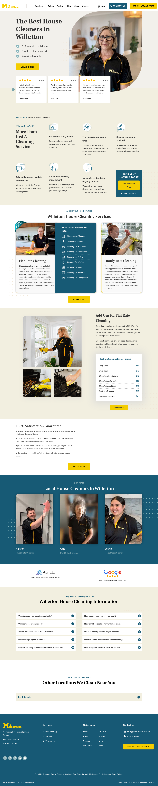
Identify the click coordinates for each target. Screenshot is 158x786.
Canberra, (61, 774)
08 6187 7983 (119, 6)
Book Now (119, 407)
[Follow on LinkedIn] (20, 758)
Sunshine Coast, (110, 774)
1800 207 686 (133, 736)
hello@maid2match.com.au (138, 731)
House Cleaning (50, 731)
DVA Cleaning (49, 741)
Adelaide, (39, 774)
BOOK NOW (79, 299)
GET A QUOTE (79, 466)
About (76, 6)
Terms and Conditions (138, 782)
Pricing (51, 6)
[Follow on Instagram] (10, 758)
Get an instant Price (143, 6)
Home (18, 117)
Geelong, (69, 774)
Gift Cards (87, 745)
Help (69, 6)
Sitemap (152, 782)
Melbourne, (94, 774)
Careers (85, 6)
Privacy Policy (123, 782)
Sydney (120, 774)
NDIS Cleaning (49, 736)
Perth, (101, 774)
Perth (25, 117)
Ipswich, (85, 774)
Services (39, 6)
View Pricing (27, 67)
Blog (101, 741)
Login (103, 6)
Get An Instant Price (129, 185)
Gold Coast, (77, 774)
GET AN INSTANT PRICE (138, 746)
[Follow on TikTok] (15, 758)
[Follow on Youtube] (25, 758)
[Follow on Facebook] (5, 758)
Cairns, (54, 774)
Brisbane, (47, 774)
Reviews (60, 6)
